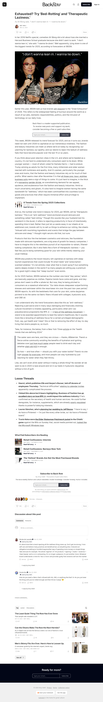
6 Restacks (39, 499)
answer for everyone (31, 354)
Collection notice (63, 688)
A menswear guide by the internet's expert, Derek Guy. (34, 646)
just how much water (39, 343)
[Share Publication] (78, 4)
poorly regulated (78, 402)
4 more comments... (21, 598)
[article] (51, 618)
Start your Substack (46, 693)
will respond (59, 109)
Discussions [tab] (30, 608)
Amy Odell (23, 25)
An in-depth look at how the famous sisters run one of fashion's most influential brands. (39, 631)
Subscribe (86, 4)
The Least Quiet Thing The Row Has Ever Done (36, 613)
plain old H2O (31, 346)
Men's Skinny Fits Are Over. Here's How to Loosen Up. (39, 643)
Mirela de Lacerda (25, 539)
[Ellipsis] (87, 539)
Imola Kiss (22, 572)
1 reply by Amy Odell (28, 565)
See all (18, 657)
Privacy (49, 688)
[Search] (74, 4)
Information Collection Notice (51, 491)
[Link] (12, 378)
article (66, 329)
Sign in (96, 4)
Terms (55, 688)
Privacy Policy (67, 491)
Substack (42, 698)
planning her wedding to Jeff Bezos (56, 409)
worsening (23, 182)
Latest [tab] (22, 608)
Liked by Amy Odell (27, 541)
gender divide (35, 182)
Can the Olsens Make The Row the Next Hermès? (37, 628)
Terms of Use (61, 489)
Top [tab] (17, 608)
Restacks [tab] (28, 521)
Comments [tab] (19, 521)
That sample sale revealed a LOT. (26, 616)
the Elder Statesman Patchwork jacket (52, 419)
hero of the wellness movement (68, 312)
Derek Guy (36, 648)
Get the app (61, 693)
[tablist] (23, 521)
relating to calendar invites (72, 386)
